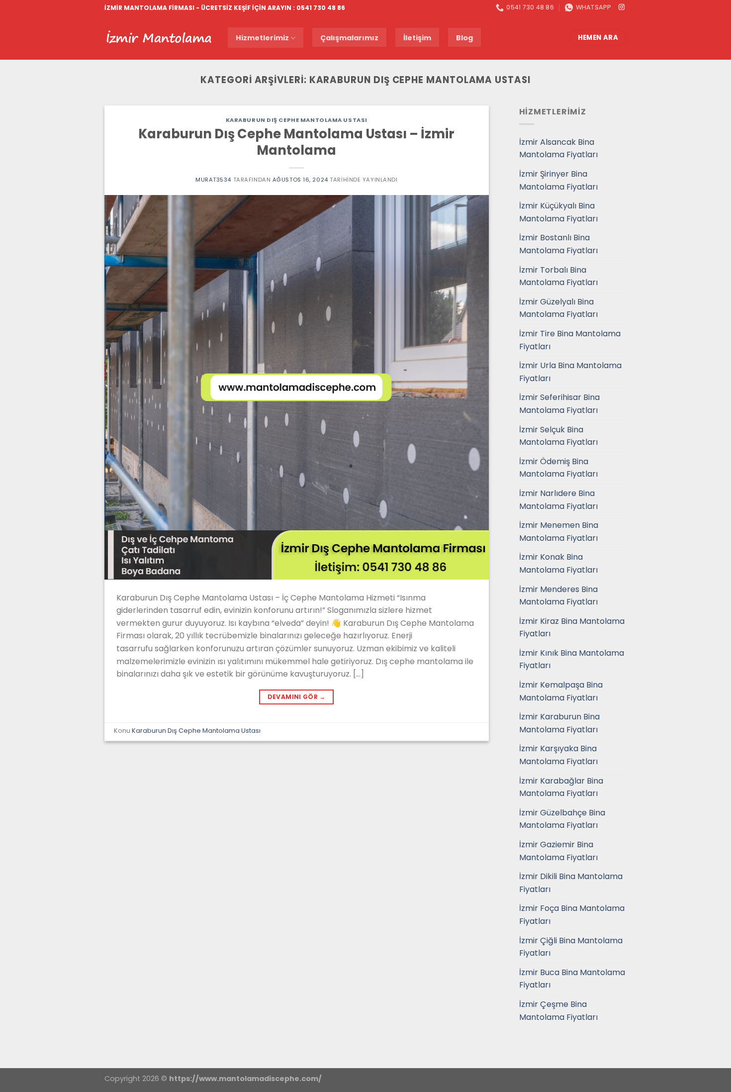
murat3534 (213, 180)
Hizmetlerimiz (262, 38)
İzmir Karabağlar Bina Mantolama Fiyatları (561, 787)
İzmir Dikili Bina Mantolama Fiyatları (571, 883)
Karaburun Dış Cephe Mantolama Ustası (296, 120)
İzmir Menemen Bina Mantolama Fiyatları (558, 531)
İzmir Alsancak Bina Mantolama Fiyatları (558, 148)
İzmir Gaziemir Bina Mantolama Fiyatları (558, 851)
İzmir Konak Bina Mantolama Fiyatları (558, 563)
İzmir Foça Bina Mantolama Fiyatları (572, 914)
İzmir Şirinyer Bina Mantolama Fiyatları (558, 180)
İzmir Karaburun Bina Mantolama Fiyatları (559, 723)
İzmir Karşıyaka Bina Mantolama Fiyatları (558, 755)
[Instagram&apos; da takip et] (622, 7)
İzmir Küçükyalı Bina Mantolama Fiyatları (558, 212)
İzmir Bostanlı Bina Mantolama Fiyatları (558, 244)
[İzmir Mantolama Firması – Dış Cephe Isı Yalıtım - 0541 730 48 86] (158, 37)
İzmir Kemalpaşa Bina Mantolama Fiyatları (561, 691)
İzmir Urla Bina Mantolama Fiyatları (570, 372)
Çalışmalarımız (349, 38)
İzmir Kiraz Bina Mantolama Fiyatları (572, 627)
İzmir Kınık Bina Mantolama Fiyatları (571, 659)
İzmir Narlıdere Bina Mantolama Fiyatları (558, 500)
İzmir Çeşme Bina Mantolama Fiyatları (558, 1010)
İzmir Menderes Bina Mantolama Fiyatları (558, 596)
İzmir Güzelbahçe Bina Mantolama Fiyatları (562, 819)
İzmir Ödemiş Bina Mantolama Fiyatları (558, 468)
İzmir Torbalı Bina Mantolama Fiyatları (558, 276)
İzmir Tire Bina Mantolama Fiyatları (570, 340)
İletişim (417, 38)
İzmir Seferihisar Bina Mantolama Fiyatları (559, 404)
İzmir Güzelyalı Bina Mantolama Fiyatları (558, 308)
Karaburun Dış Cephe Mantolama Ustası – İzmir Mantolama (296, 142)
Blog (464, 38)
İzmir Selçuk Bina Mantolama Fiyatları (558, 436)
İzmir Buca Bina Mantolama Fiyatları (572, 979)
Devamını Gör (297, 697)
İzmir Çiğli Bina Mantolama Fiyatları (571, 947)
